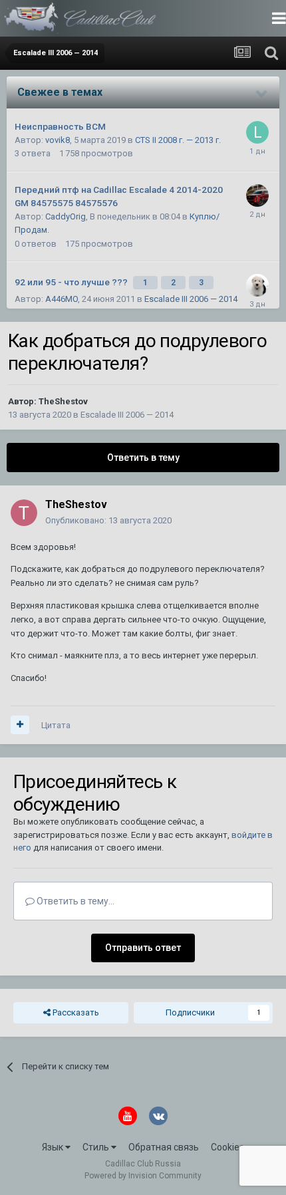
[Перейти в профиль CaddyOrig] (257, 195)
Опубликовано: (108, 520)
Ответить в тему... (74, 901)
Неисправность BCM (60, 126)
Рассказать (75, 1012)
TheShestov (63, 401)
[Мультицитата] (20, 725)
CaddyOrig (65, 216)
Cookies (227, 1147)
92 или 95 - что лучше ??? (72, 282)
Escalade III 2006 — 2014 (190, 299)
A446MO (61, 299)
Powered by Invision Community (143, 1175)
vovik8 (57, 140)
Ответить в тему (143, 457)
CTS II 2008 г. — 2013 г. (178, 140)
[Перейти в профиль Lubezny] (257, 132)
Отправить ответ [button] (143, 947)
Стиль (96, 1147)
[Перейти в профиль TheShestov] (24, 512)
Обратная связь (163, 1147)
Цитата (56, 725)
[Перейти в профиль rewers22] (257, 285)
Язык (53, 1147)
